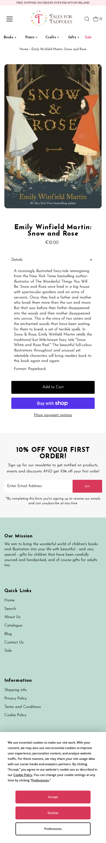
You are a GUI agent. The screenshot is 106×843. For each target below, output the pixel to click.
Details (17, 260)
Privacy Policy (15, 698)
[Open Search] (87, 19)
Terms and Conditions (22, 707)
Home (24, 49)
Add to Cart (53, 387)
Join (87, 486)
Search (10, 609)
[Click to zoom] (93, 72)
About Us (12, 617)
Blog (8, 634)
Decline (53, 813)
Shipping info (15, 690)
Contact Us (14, 642)
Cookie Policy (15, 715)
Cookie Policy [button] (22, 775)
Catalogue (13, 625)
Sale (8, 651)
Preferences (53, 829)
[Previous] (13, 72)
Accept (53, 797)
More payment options (53, 415)
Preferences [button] (40, 780)
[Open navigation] (15, 19)
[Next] (25, 72)
